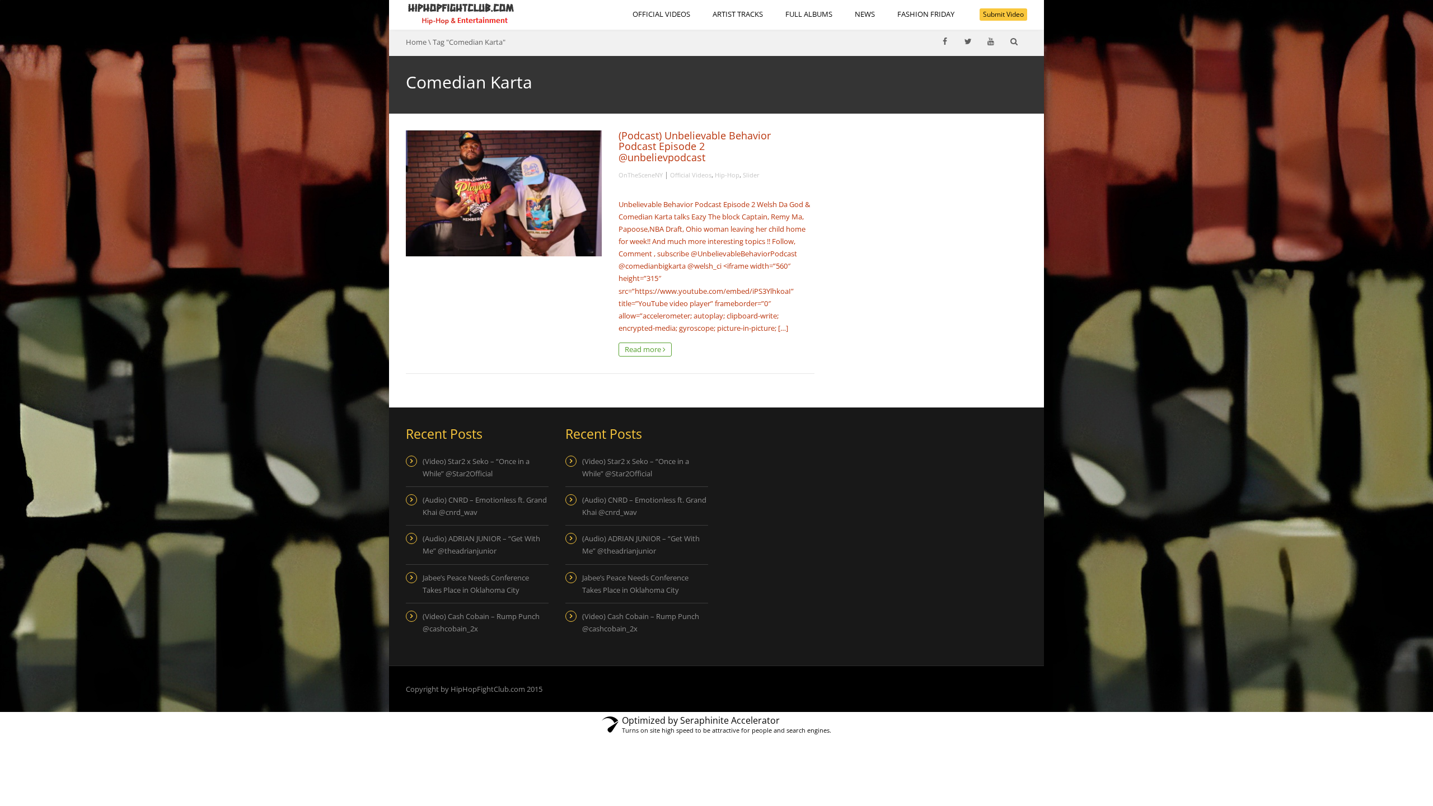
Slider (751, 175)
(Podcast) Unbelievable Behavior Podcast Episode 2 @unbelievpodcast (695, 146)
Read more (644, 349)
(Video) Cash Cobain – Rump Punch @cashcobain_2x (481, 622)
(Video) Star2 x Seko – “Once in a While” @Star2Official (476, 467)
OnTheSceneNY (641, 175)
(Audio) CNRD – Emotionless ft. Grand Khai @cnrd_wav (485, 506)
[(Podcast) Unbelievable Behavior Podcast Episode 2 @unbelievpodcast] (504, 193)
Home (416, 42)
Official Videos (661, 14)
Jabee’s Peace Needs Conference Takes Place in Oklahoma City (476, 584)
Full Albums (808, 14)
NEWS (865, 14)
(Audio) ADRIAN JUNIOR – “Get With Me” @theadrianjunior (481, 544)
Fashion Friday (925, 14)
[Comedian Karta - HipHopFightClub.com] (461, 14)
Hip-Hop (727, 175)
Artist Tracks (738, 14)
